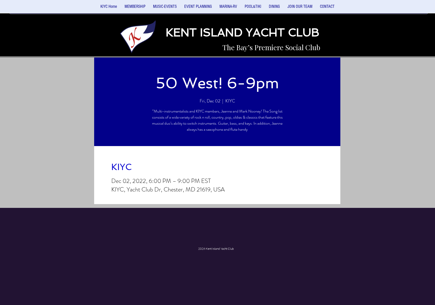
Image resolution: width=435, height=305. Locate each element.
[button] (164, 8)
